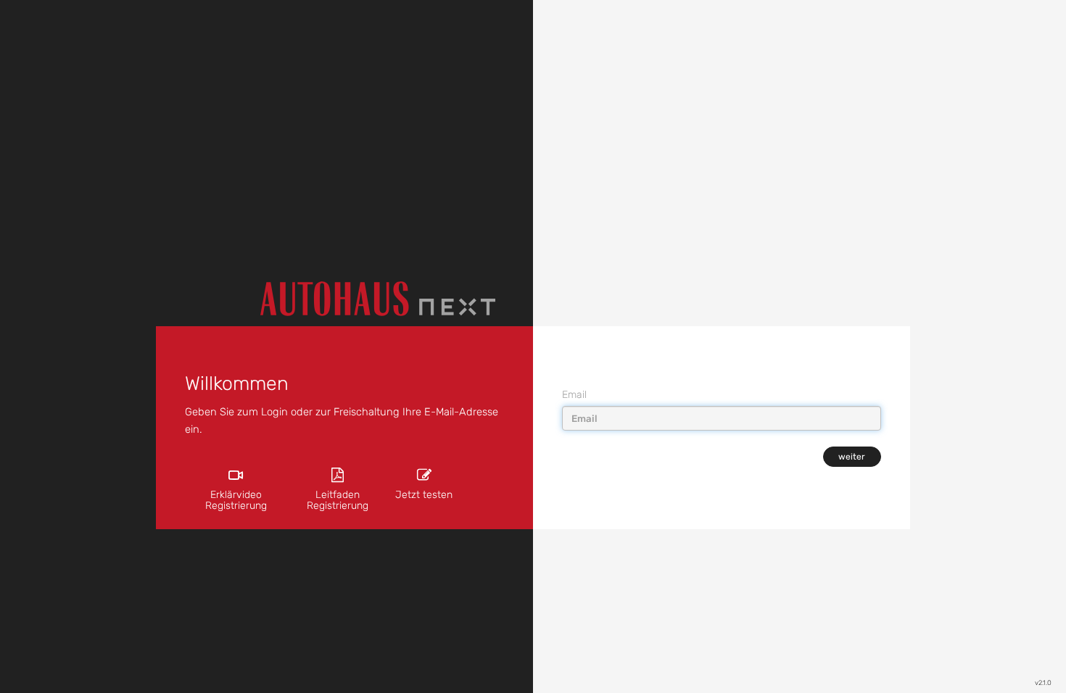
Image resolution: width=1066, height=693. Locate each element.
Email (574, 395)
